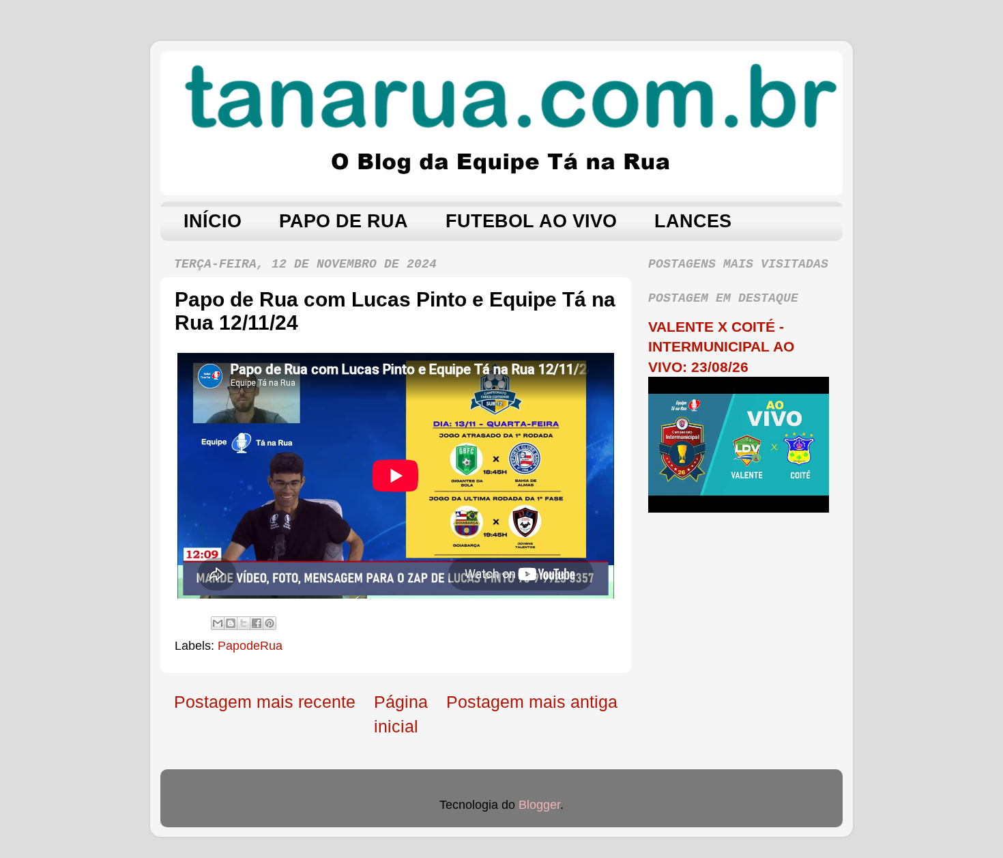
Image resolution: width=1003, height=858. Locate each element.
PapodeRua (250, 646)
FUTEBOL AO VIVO (531, 221)
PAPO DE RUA (343, 221)
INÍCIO (213, 221)
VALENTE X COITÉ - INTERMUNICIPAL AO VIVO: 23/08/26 (721, 347)
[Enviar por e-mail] (217, 623)
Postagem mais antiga (531, 701)
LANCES (692, 221)
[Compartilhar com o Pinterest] (269, 623)
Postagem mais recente (264, 701)
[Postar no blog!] (230, 623)
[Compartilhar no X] (243, 623)
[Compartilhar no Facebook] (256, 623)
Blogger (539, 805)
